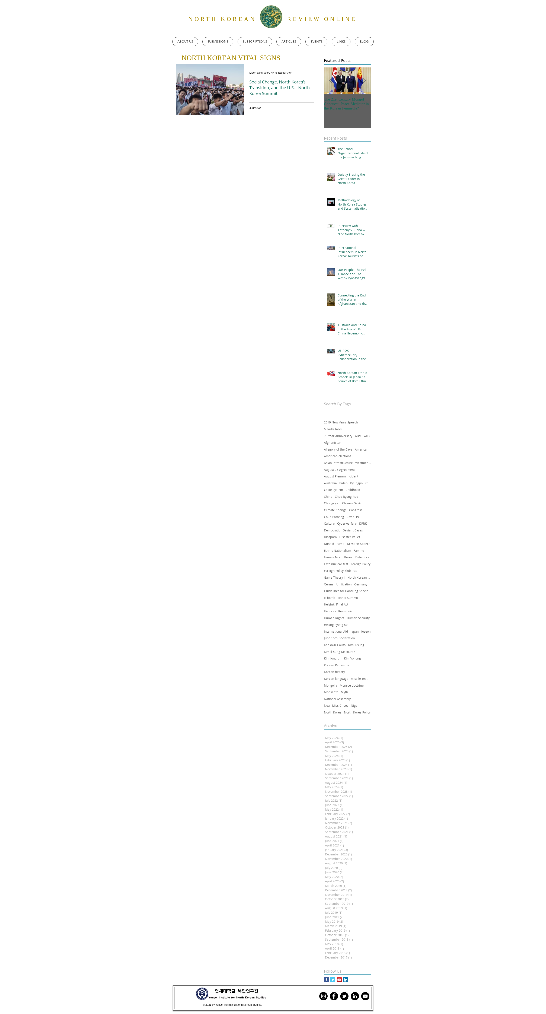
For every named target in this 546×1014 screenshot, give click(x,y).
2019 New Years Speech (341, 422)
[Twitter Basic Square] (332, 979)
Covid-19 (353, 517)
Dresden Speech (358, 544)
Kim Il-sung (356, 645)
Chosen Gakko (352, 503)
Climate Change (335, 510)
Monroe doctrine (352, 685)
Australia (330, 483)
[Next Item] (364, 80)
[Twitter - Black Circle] (344, 996)
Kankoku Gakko (335, 645)
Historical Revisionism (339, 611)
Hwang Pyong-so (335, 625)
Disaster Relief (349, 537)
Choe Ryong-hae (346, 497)
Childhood (353, 490)
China (328, 497)
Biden (343, 483)
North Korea (332, 712)
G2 (355, 571)
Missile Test (359, 679)
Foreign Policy (360, 564)
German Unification (338, 584)
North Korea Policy (357, 712)
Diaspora (330, 537)
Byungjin (356, 483)
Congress (355, 510)
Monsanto (331, 692)
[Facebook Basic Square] (326, 979)
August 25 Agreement (339, 470)
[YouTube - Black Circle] (365, 996)
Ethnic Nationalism (337, 551)
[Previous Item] (331, 80)
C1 (367, 483)
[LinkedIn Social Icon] (345, 979)
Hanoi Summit (348, 598)
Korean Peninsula (336, 665)
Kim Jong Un (332, 658)
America (361, 449)
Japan (355, 631)
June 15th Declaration (339, 638)
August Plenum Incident (341, 476)
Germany (360, 584)
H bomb (329, 598)
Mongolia (330, 685)
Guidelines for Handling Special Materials (347, 591)
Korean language (336, 679)
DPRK (363, 523)
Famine (359, 551)
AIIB (367, 436)
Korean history (334, 672)
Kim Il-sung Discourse (339, 652)
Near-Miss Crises (336, 705)
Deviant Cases (353, 530)
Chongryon (332, 503)
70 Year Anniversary (338, 436)
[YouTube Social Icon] (339, 979)
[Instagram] (323, 996)
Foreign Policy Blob (337, 571)
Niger (355, 705)
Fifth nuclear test (336, 564)
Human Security (358, 618)
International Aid (336, 631)
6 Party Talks (333, 429)
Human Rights (334, 618)
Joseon (366, 631)
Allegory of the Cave (338, 449)
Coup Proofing (334, 517)
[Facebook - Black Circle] (334, 996)
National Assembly (337, 699)
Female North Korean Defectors (346, 557)
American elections (337, 456)
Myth (344, 692)
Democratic (332, 530)
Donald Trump (334, 544)
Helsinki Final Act (336, 604)
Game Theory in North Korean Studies (347, 577)
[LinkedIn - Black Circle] (355, 996)
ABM (358, 436)
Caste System (333, 490)
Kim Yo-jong (352, 658)
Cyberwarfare (347, 523)
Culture (329, 523)
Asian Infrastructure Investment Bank (347, 463)
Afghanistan (332, 443)
